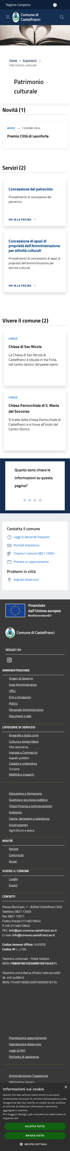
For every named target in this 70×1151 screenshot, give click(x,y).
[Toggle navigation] (7, 17)
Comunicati (16, 855)
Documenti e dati (20, 716)
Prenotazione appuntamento (28, 1037)
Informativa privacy (22, 1082)
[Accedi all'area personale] (55, 5)
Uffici (12, 690)
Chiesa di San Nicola (25, 346)
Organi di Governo (21, 678)
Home (13, 60)
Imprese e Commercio (23, 752)
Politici (13, 703)
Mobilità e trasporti (21, 774)
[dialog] (35, 1117)
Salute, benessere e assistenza (29, 818)
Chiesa (13, 338)
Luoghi (13, 879)
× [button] (65, 1087)
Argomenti (30, 60)
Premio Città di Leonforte (28, 136)
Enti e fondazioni (20, 697)
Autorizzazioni (18, 824)
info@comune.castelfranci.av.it (33, 935)
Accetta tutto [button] (35, 1126)
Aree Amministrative (23, 684)
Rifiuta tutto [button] (35, 1135)
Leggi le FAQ (17, 1050)
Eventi (13, 885)
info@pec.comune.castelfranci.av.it (33, 930)
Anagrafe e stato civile (23, 735)
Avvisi (11, 128)
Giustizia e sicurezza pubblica (28, 799)
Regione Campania (18, 4)
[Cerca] (62, 17)
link (16, 1118)
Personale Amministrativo (26, 709)
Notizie (13, 848)
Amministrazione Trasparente (28, 1075)
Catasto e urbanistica (23, 763)
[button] (35, 1144)
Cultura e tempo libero (23, 741)
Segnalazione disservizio (25, 1044)
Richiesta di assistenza (24, 1056)
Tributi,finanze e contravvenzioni (30, 806)
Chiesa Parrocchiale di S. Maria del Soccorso (34, 408)
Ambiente (15, 812)
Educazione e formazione (25, 793)
